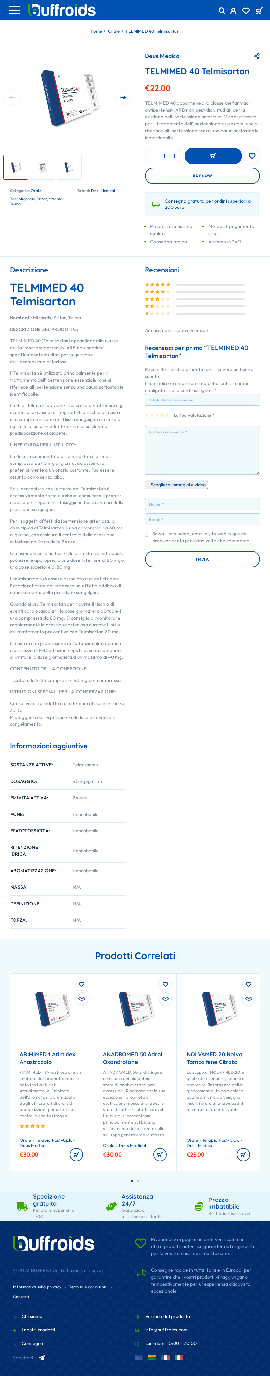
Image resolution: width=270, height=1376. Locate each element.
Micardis (27, 198)
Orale (114, 31)
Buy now (202, 175)
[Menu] (14, 10)
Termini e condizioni (88, 1286)
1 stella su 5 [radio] (147, 415)
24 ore (80, 798)
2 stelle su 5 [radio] (152, 415)
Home (96, 31)
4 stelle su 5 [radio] (162, 415)
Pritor (42, 198)
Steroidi (56, 198)
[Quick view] (81, 998)
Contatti (21, 1296)
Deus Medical (103, 190)
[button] (76, 1154)
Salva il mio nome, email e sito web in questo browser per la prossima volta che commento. (201, 537)
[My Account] (233, 11)
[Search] (222, 10)
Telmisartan (85, 765)
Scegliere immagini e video (178, 485)
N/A (77, 887)
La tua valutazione (194, 415)
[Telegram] (42, 1358)
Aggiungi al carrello (213, 156)
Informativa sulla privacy (37, 1286)
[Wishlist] (246, 11)
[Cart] (259, 11)
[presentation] (12, 97)
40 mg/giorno (87, 781)
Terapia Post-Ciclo (54, 1140)
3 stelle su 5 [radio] (157, 415)
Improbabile (86, 814)
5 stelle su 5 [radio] (167, 415)
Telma (15, 203)
